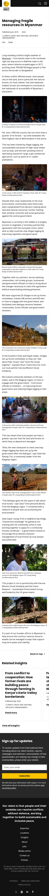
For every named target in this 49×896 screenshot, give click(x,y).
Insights (24, 837)
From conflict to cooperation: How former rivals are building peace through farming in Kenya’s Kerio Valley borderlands (21, 685)
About (24, 842)
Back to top (36, 654)
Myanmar (7, 58)
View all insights (11, 725)
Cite (3, 42)
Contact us (25, 855)
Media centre (24, 851)
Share (10, 42)
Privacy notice (24, 885)
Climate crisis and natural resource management (20, 37)
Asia (24, 32)
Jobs (24, 846)
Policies (24, 860)
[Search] (39, 3)
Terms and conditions (30, 881)
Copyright (13, 881)
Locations (24, 832)
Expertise (24, 828)
